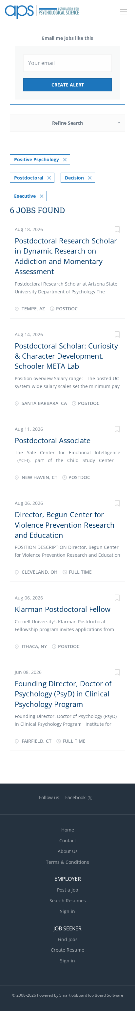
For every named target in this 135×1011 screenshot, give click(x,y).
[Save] (117, 230)
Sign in (67, 911)
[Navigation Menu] (123, 11)
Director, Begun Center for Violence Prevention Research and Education (65, 524)
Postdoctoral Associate (52, 440)
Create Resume (67, 950)
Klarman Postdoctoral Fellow (62, 609)
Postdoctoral (28, 178)
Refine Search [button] (67, 123)
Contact (67, 840)
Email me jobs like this (67, 38)
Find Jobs (68, 939)
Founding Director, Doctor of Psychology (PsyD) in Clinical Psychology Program (63, 693)
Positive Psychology (36, 159)
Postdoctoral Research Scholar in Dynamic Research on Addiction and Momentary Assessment (66, 256)
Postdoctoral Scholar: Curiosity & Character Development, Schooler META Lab (66, 356)
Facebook (75, 797)
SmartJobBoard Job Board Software (91, 995)
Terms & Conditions (67, 862)
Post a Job (67, 890)
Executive (25, 196)
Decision (74, 178)
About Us (68, 851)
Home (67, 830)
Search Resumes (67, 900)
